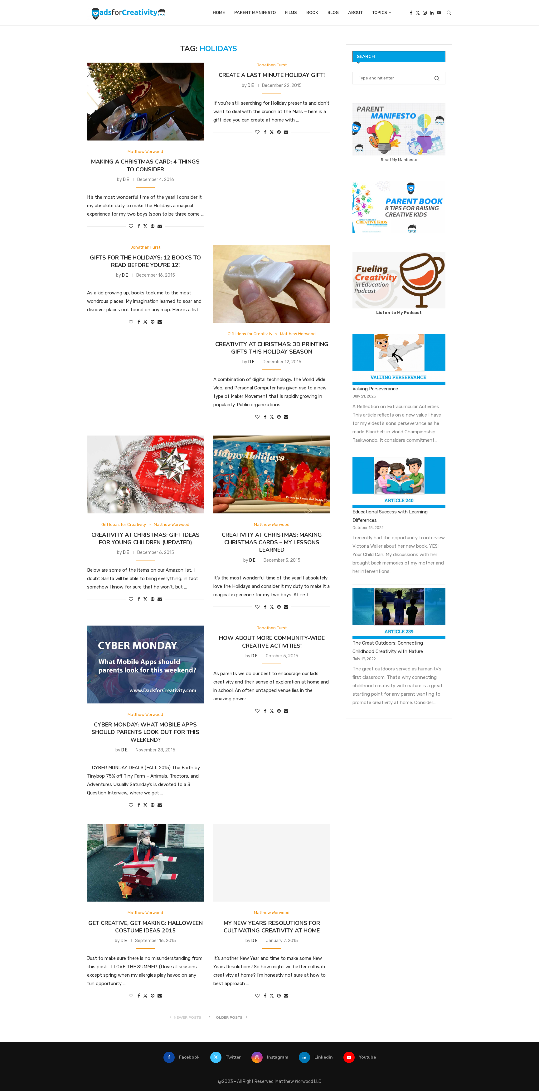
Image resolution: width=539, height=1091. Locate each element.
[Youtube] (439, 12)
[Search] (449, 12)
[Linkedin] (432, 12)
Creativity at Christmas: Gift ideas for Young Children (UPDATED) (145, 538)
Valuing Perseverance (375, 389)
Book (312, 13)
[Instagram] (425, 12)
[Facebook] (411, 12)
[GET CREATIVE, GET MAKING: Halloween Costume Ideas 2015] (145, 863)
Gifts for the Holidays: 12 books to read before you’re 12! (145, 261)
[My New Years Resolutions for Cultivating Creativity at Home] (271, 863)
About (355, 13)
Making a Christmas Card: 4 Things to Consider (145, 165)
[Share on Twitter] (145, 226)
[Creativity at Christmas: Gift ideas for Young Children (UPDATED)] (145, 474)
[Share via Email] (160, 226)
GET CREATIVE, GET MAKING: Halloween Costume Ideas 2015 (145, 926)
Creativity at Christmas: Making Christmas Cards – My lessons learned (272, 542)
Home (219, 13)
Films (291, 13)
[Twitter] (417, 12)
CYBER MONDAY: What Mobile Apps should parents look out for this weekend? (145, 732)
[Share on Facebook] (139, 226)
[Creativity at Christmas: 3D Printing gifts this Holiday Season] (271, 284)
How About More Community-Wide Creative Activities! (272, 641)
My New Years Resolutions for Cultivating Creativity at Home (272, 926)
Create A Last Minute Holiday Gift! (272, 75)
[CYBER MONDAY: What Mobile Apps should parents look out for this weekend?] (145, 664)
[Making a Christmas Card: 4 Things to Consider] (145, 102)
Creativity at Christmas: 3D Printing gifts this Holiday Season (271, 348)
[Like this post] (131, 226)
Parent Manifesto (255, 13)
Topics (379, 13)
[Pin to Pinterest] (152, 226)
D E (126, 179)
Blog (333, 13)
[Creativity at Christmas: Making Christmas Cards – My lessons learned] (271, 474)
